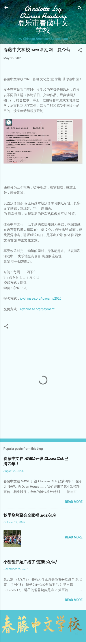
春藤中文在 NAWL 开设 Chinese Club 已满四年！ (36, 461)
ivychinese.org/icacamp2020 (40, 298)
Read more (73, 502)
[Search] (79, 9)
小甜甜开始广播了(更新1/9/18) (30, 562)
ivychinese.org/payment (37, 309)
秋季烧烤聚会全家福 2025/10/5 (30, 515)
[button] (79, 51)
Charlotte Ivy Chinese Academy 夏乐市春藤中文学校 (43, 19)
